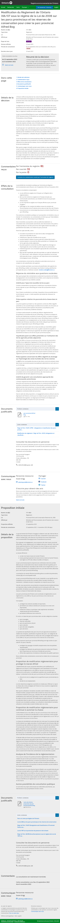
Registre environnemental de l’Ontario (44, 3)
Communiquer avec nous (25, 86)
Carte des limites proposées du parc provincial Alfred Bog (29, 803)
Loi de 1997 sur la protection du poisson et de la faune (32, 830)
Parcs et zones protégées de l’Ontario (28, 818)
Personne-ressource (12, 920)
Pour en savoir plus (14, 913)
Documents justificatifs (24, 84)
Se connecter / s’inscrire (44, 7)
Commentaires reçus (23, 79)
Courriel (43, 478)
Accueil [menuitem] (3, 7)
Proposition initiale (23, 88)
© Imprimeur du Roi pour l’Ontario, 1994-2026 (48, 921)
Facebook (43, 482)
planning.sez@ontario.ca (25, 482)
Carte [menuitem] (18, 7)
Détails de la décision (23, 77)
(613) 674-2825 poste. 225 (25, 465)
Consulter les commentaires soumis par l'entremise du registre (35, 177)
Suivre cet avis (9, 65)
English (56, 7)
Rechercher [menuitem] (10, 7)
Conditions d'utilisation (19, 921)
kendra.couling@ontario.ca (46, 270)
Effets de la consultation (24, 82)
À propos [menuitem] (24, 7)
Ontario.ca (3, 920)
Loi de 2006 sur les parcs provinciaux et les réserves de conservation (36, 822)
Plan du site (20, 920)
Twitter (43, 485)
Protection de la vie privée (7, 921)
